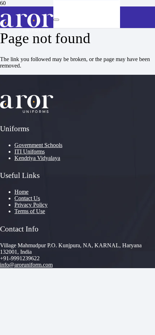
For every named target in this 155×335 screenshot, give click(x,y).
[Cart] (89, 39)
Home (21, 192)
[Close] (56, 20)
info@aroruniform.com (26, 265)
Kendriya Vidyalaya (37, 158)
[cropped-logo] (26, 30)
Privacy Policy (31, 205)
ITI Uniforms (29, 151)
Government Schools (38, 145)
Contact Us (27, 198)
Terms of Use (29, 211)
